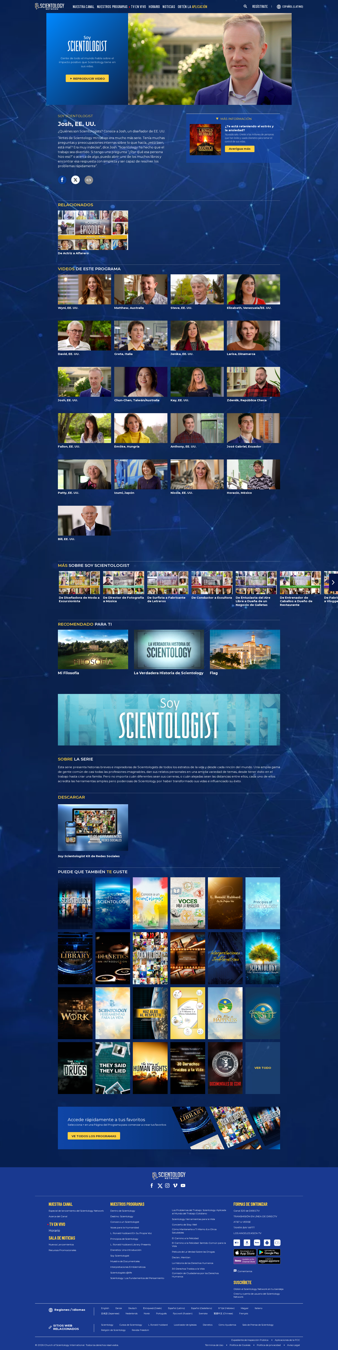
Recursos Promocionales (62, 1250)
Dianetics (207, 1324)
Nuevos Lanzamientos (61, 1244)
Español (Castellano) (201, 1308)
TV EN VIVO (138, 7)
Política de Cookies (240, 1345)
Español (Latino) (176, 1308)
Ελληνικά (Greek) (152, 1308)
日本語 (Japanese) (110, 1313)
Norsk (147, 1313)
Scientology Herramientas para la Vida (193, 1219)
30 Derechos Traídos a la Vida (188, 1268)
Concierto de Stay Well (184, 1224)
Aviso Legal (293, 1345)
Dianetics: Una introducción (125, 1249)
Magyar (244, 1308)
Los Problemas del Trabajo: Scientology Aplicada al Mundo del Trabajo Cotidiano (199, 1212)
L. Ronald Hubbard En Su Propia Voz (131, 1233)
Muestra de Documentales (125, 1261)
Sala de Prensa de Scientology (257, 1324)
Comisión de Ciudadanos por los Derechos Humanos (195, 1275)
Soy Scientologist (119, 1255)
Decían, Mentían (181, 1257)
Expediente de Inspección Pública (249, 1339)
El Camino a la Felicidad (185, 1238)
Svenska (203, 1313)
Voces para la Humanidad (124, 1227)
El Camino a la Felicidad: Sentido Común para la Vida (199, 1244)
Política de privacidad (269, 1345)
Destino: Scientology (121, 1216)
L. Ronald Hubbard (158, 1324)
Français (243, 1313)
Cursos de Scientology (131, 1324)
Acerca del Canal (58, 1216)
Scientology (107, 1324)
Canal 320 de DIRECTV (247, 1210)
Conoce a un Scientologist (124, 1221)
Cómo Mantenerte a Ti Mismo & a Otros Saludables (194, 1231)
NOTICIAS (169, 7)
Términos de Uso (214, 1345)
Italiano (258, 1308)
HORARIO (154, 7)
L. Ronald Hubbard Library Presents (130, 1244)
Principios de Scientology (124, 1238)
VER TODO (262, 1068)
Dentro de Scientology (122, 1210)
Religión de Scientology (113, 1330)
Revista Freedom (140, 1330)
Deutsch (132, 1308)
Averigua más (240, 149)
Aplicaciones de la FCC (287, 1339)
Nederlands (132, 1313)
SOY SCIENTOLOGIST (75, 116)
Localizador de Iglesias (185, 1324)
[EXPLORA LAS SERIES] (75, 903)
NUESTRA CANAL (83, 7)
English (105, 1308)
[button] (4, 582)
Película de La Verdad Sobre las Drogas (193, 1251)
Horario (54, 1230)
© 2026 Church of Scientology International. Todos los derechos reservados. (77, 1345)
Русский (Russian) (182, 1313)
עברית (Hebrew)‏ (226, 1308)
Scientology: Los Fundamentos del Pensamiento (137, 1278)
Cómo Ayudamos (227, 1324)
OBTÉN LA (192, 7)
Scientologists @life (121, 1272)
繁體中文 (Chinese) (223, 1313)
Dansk (118, 1308)
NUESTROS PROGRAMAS (112, 7)
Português (161, 1313)
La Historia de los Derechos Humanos (192, 1263)
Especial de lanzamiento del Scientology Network (76, 1210)
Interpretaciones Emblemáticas (128, 1266)
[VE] (262, 903)
